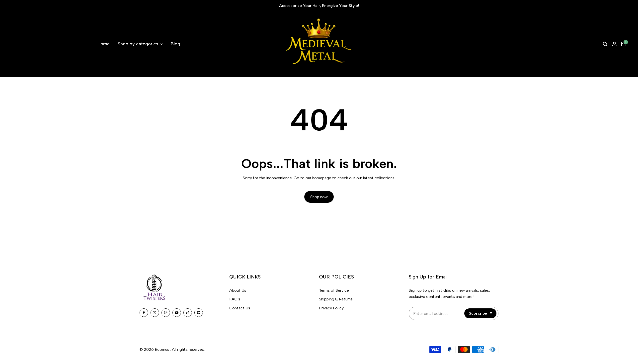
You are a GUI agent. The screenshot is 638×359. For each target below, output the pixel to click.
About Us (237, 290)
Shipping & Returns (336, 299)
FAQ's (234, 299)
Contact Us (239, 308)
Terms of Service (334, 290)
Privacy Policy (331, 308)
